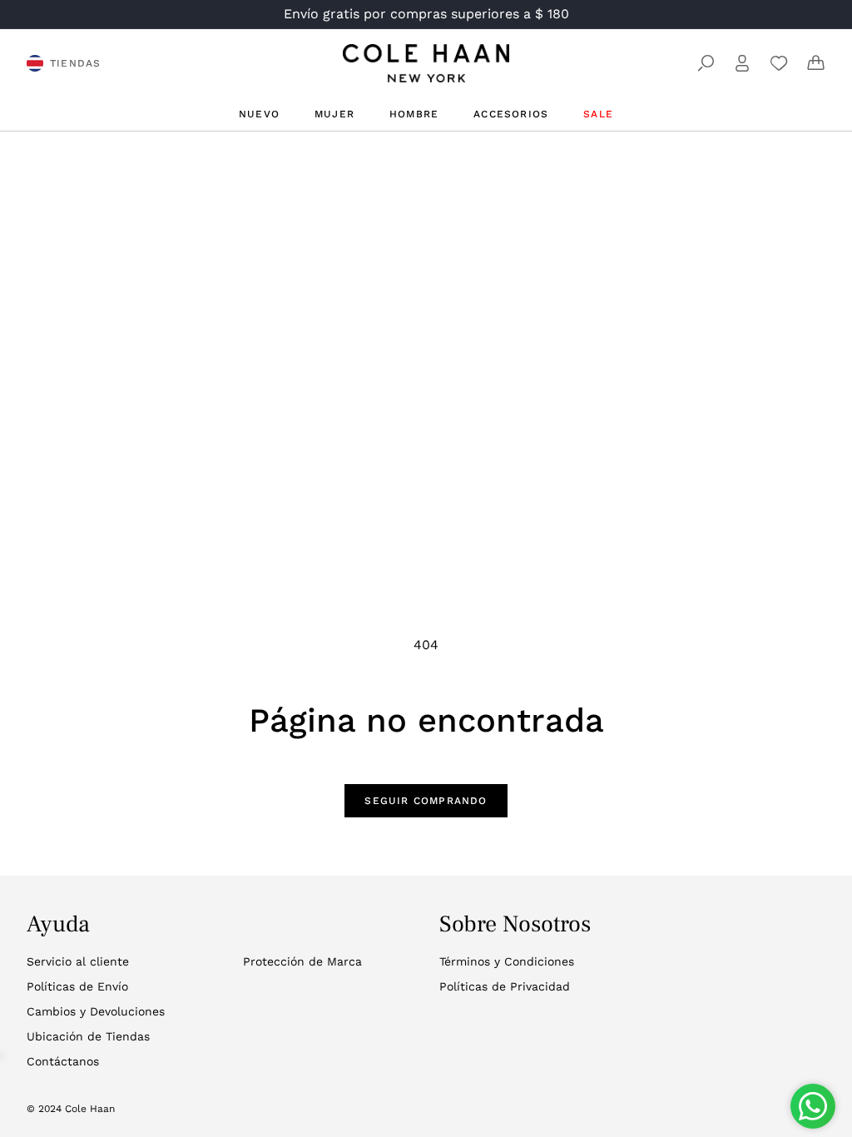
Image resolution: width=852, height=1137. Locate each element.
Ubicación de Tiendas (88, 1036)
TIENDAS (75, 63)
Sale (598, 114)
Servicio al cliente (78, 961)
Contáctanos (63, 1061)
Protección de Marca (302, 961)
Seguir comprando (425, 801)
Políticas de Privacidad (504, 986)
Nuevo (259, 114)
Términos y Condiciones (506, 961)
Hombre (413, 114)
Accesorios (510, 114)
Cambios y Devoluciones (96, 1011)
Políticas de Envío (77, 986)
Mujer (334, 114)
